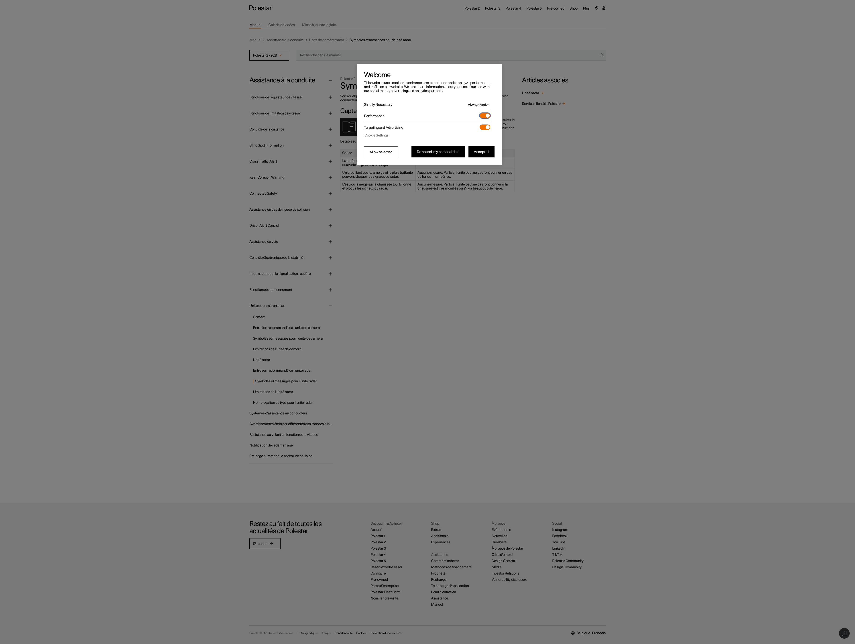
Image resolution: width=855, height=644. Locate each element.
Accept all (481, 152)
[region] (429, 114)
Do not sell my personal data (438, 152)
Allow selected (381, 152)
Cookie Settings (376, 135)
